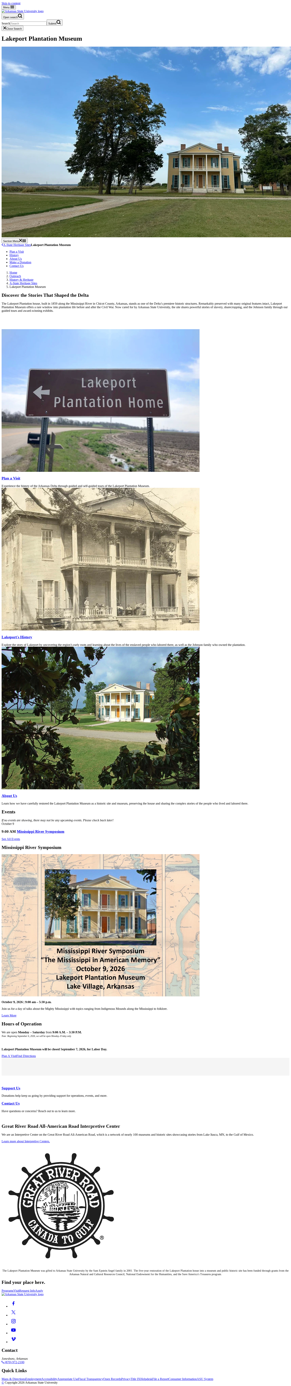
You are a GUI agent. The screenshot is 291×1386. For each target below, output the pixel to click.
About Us (16, 258)
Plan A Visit (9, 1056)
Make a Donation (20, 262)
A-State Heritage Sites (17, 245)
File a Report (160, 1379)
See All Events (11, 839)
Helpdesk (146, 1379)
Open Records (112, 1379)
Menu (6, 7)
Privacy (126, 1379)
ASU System (205, 1379)
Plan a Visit (17, 251)
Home (13, 272)
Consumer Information (182, 1379)
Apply (39, 1290)
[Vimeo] (13, 1342)
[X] (13, 1315)
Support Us (11, 1088)
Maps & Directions (13, 1379)
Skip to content (11, 3)
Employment (33, 1379)
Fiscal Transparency (90, 1379)
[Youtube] (13, 1333)
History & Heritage (21, 279)
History (14, 255)
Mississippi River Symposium (40, 831)
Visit (16, 1290)
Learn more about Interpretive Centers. (26, 1141)
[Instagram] (13, 1324)
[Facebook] (13, 1306)
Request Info (27, 1290)
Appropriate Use (67, 1379)
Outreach (15, 276)
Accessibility (49, 1379)
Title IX (135, 1379)
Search (6, 23)
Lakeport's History (17, 637)
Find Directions (26, 1056)
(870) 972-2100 (14, 1362)
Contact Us (17, 266)
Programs (7, 1290)
